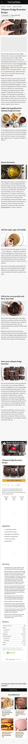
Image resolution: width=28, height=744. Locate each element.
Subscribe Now (13, 690)
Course (9, 6)
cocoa (13, 71)
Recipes (3, 6)
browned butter (5, 207)
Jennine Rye (5, 15)
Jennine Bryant (5, 67)
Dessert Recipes (17, 6)
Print (18, 485)
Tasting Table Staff (15, 15)
